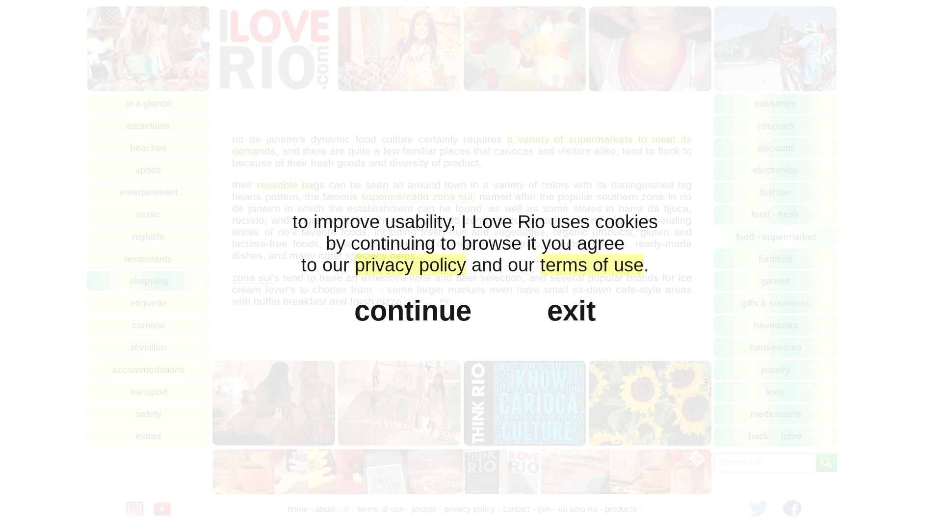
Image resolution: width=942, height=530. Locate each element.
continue (412, 310)
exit (571, 310)
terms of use (592, 264)
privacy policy (410, 264)
